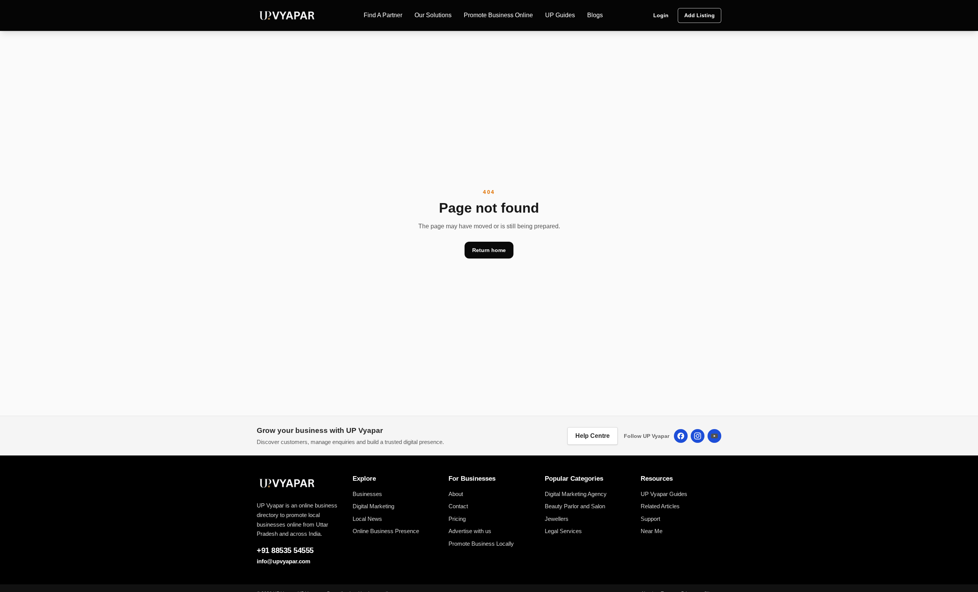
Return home (489, 250)
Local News (367, 519)
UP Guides (560, 15)
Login (661, 15)
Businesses (367, 494)
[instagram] (697, 436)
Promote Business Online (498, 15)
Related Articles (660, 506)
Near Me (651, 531)
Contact (458, 506)
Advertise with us (470, 531)
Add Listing (699, 15)
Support (650, 519)
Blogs (595, 15)
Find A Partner (383, 15)
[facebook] (681, 436)
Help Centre (592, 436)
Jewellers (556, 519)
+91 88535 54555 (285, 550)
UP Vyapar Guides (664, 494)
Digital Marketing (373, 506)
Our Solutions (433, 15)
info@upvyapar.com (283, 561)
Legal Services (563, 531)
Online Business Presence (386, 531)
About (456, 494)
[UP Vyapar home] (287, 15)
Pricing (457, 519)
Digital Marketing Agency (576, 494)
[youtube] (714, 436)
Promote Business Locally (481, 543)
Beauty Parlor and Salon (575, 506)
